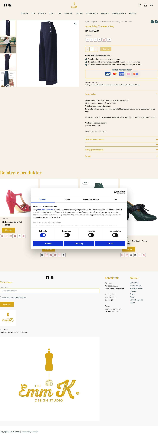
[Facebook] (5, 5)
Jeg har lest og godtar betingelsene (14, 297)
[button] (140, 5)
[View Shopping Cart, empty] (151, 5)
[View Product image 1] (8, 28)
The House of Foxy (133, 85)
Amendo (34, 431)
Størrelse (89, 35)
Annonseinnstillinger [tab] (91, 199)
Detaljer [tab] (67, 199)
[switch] (67, 235)
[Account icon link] (145, 5)
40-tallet (97, 85)
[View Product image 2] (8, 44)
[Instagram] (10, 5)
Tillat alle (110, 244)
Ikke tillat (48, 244)
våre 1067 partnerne (45, 210)
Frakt (132, 294)
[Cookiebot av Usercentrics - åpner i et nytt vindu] (115, 192)
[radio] (87, 39)
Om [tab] (115, 199)
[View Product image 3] (8, 61)
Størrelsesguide (136, 300)
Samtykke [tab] (42, 199)
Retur (132, 297)
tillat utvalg (79, 244)
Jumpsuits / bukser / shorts (100, 21)
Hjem (87, 21)
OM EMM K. (134, 283)
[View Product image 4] (8, 78)
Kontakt (133, 291)
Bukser (102, 85)
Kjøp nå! (106, 49)
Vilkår (132, 303)
